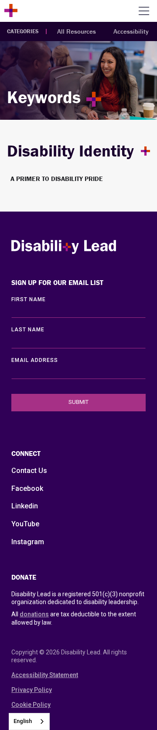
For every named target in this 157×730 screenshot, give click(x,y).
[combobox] (29, 721)
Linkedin (24, 506)
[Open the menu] (144, 11)
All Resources (76, 31)
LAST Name (27, 330)
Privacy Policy (31, 689)
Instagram (27, 542)
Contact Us (29, 470)
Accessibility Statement (44, 674)
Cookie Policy (31, 704)
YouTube (25, 524)
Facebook (27, 488)
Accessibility (131, 31)
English (23, 721)
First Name (28, 299)
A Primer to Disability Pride (56, 178)
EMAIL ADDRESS (34, 360)
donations (34, 614)
